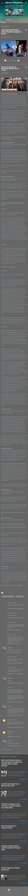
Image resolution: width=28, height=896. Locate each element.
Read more (23, 779)
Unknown (9, 732)
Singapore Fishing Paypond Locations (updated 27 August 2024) (11, 847)
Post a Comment (7, 749)
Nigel (8, 648)
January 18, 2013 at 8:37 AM (14, 715)
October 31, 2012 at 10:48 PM (14, 663)
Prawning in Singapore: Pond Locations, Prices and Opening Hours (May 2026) (11, 806)
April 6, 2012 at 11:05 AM (13, 652)
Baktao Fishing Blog (14, 3)
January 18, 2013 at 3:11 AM (14, 702)
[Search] (26, 3)
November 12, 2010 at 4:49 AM (15, 608)
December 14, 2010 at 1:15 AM (15, 618)
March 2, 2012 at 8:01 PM (13, 630)
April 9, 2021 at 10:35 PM (13, 736)
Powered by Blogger (15, 890)
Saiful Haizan (10, 720)
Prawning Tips (19, 596)
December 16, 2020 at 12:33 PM (15, 727)
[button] (26, 30)
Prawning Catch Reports (8, 596)
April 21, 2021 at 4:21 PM (13, 745)
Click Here (19, 585)
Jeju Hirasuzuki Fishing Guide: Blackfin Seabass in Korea (11, 32)
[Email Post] (18, 61)
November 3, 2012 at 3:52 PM (14, 683)
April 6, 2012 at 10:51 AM (13, 643)
